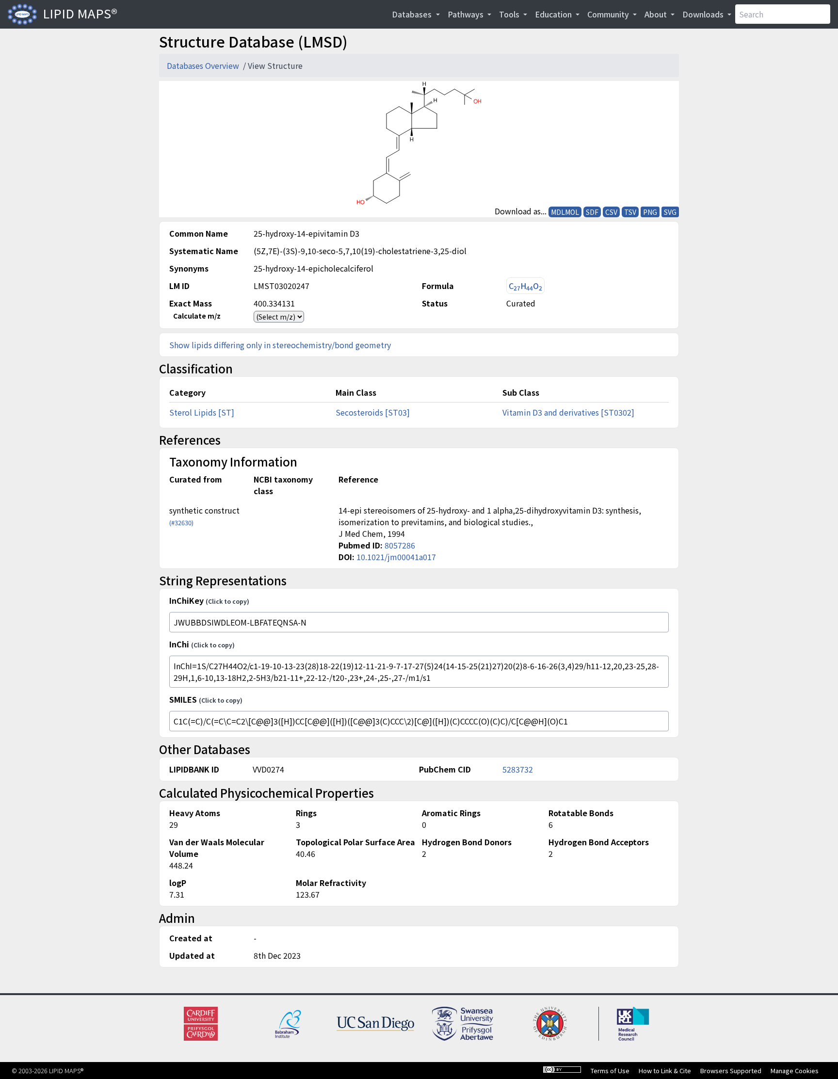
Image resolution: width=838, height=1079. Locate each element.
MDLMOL (565, 212)
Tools (510, 14)
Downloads (703, 14)
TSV (630, 212)
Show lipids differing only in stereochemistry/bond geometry (280, 345)
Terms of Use (610, 1070)
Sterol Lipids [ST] (201, 412)
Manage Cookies (795, 1070)
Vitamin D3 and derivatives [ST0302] (568, 412)
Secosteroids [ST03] (373, 412)
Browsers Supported (730, 1070)
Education (554, 14)
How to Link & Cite (665, 1070)
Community (609, 14)
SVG (670, 212)
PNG (650, 212)
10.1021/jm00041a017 (396, 557)
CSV (611, 212)
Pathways (466, 14)
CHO (525, 286)
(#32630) (181, 522)
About (657, 14)
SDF (592, 212)
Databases (413, 14)
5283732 (517, 769)
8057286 (400, 545)
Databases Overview (204, 65)
